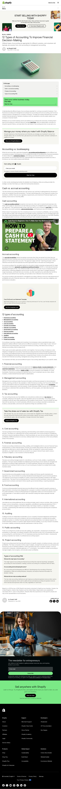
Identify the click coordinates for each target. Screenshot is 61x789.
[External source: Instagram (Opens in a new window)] (14, 785)
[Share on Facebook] (51, 601)
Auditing (6, 335)
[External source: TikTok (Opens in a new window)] (18, 785)
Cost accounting (8, 323)
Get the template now (12, 307)
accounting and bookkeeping (37, 152)
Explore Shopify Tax (11, 420)
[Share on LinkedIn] (57, 601)
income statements (47, 367)
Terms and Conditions (35, 677)
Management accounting (11, 319)
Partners (4, 730)
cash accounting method (12, 204)
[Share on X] (54, 601)
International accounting (11, 333)
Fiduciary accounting (10, 327)
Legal (3, 738)
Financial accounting (10, 317)
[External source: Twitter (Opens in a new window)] (7, 785)
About (4, 722)
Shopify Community (26, 738)
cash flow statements (8, 368)
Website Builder (45, 757)
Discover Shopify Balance (13, 141)
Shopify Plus (5, 761)
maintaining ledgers (19, 156)
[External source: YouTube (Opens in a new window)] (10, 785)
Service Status (6, 742)
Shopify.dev (44, 722)
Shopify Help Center (27, 726)
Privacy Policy (46, 677)
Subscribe (30, 673)
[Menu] (58, 2)
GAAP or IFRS (25, 370)
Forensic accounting (10, 325)
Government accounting (11, 329)
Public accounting (9, 337)
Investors (4, 726)
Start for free (51, 2)
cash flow (33, 122)
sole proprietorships (27, 209)
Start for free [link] (30, 175)
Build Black (24, 757)
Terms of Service (21, 776)
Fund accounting (8, 331)
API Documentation (46, 726)
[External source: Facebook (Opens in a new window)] (3, 785)
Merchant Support (26, 722)
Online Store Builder (46, 753)
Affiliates (4, 734)
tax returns (48, 397)
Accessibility (24, 761)
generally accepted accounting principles (27, 267)
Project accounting (9, 339)
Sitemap (41, 776)
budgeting (52, 384)
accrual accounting (10, 257)
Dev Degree (44, 730)
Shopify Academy (26, 734)
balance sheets (37, 367)
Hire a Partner (25, 730)
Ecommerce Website (46, 761)
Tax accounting (8, 321)
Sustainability (25, 753)
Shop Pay (5, 757)
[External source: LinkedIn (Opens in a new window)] (21, 785)
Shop (3, 753)
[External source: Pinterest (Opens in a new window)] (25, 785)
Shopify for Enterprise (8, 765)
